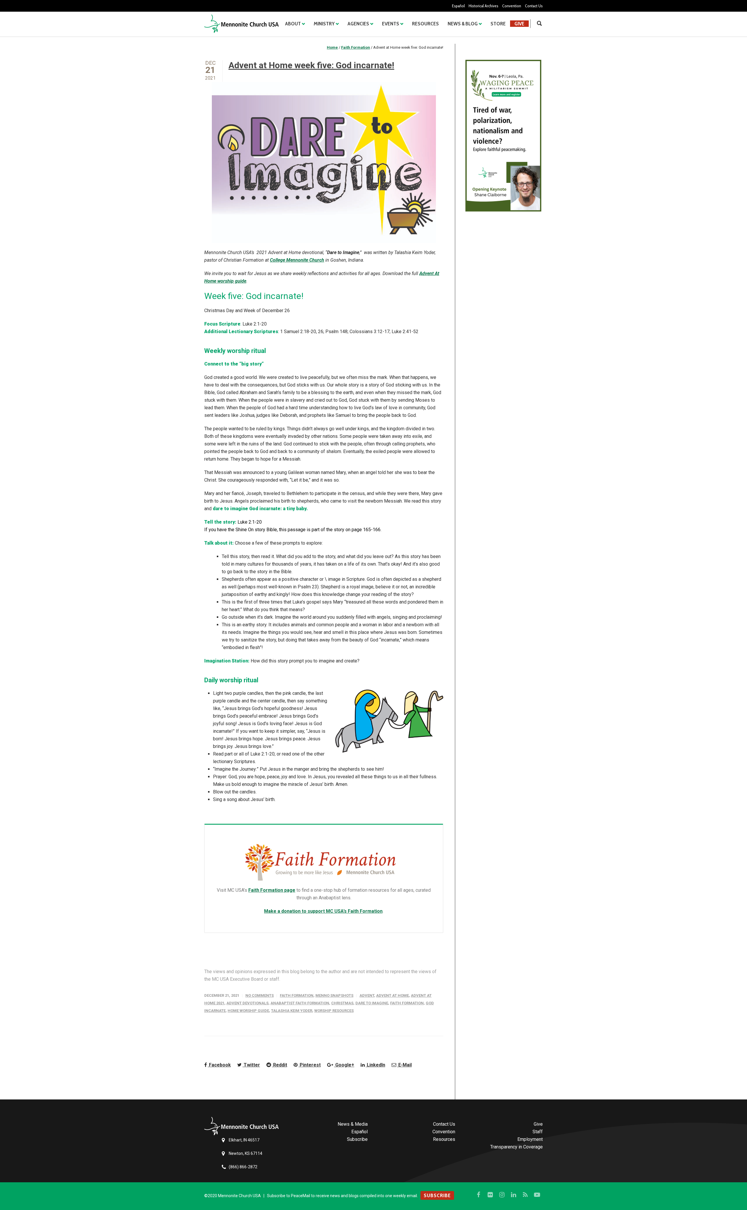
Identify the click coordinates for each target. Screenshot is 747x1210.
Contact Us (534, 6)
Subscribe (357, 1139)
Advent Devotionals (247, 1003)
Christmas (342, 1003)
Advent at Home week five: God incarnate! (311, 65)
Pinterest (310, 1065)
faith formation (407, 1003)
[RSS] (525, 1195)
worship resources (334, 1010)
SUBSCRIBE (437, 1195)
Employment (530, 1139)
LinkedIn (375, 1065)
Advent (366, 995)
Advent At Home (392, 995)
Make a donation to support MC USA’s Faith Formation (323, 911)
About (293, 23)
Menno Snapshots (334, 995)
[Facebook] (478, 1195)
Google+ (344, 1065)
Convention (511, 6)
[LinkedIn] (513, 1195)
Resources (425, 23)
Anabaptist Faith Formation (299, 1003)
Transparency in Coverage (516, 1147)
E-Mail (404, 1065)
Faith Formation (296, 995)
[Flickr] (490, 1195)
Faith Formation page (271, 890)
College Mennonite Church (297, 260)
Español (458, 6)
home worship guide (248, 1010)
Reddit (279, 1065)
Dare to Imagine (371, 1003)
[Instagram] (502, 1195)
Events (390, 23)
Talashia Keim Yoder (291, 1010)
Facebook (219, 1065)
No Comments (259, 995)
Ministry (324, 23)
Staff (538, 1131)
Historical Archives (483, 6)
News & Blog (463, 23)
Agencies (358, 23)
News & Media (353, 1124)
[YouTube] (537, 1195)
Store (498, 23)
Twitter (251, 1065)
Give (519, 23)
